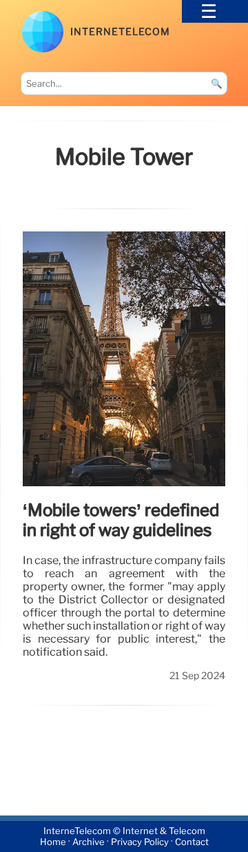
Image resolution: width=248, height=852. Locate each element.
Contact (192, 842)
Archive (88, 842)
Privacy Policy (140, 842)
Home (53, 842)
